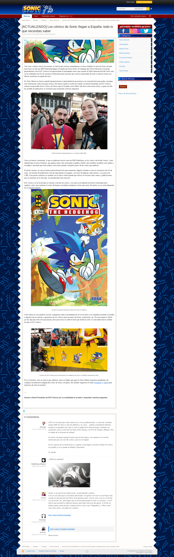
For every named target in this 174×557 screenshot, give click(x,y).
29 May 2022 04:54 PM (39, 534)
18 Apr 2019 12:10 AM (39, 500)
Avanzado (151, 9)
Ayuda (62, 551)
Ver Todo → (145, 35)
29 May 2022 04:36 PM (39, 522)
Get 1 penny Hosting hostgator (59, 515)
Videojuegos (123, 44)
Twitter (105, 383)
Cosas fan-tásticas (125, 58)
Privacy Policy (147, 546)
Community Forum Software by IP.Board (139, 551)
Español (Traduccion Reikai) (47, 551)
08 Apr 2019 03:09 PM (39, 466)
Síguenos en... (64, 16)
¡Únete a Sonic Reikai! (144, 2)
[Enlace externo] (69, 121)
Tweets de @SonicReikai (127, 93)
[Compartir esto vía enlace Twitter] (24, 411)
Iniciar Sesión (130, 2)
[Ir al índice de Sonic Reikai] (60, 9)
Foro (36, 16)
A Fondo (122, 66)
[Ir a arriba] (87, 551)
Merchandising (124, 53)
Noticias (27, 16)
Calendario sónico (48, 16)
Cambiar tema (30, 551)
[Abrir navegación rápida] (150, 16)
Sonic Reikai (123, 71)
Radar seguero (124, 62)
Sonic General (50, 34)
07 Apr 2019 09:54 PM (39, 429)
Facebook (98, 383)
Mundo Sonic (124, 49)
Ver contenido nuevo (138, 16)
